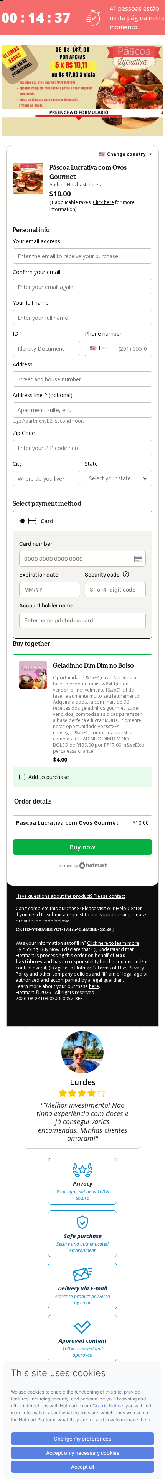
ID (15, 333)
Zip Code (24, 432)
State (91, 463)
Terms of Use (111, 967)
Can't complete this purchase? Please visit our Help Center (79, 908)
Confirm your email (36, 272)
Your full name (31, 302)
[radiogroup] (82, 575)
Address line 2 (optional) (43, 395)
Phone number (103, 333)
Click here (103, 202)
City (17, 463)
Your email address (36, 241)
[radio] (22, 521)
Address (23, 364)
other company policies (65, 974)
